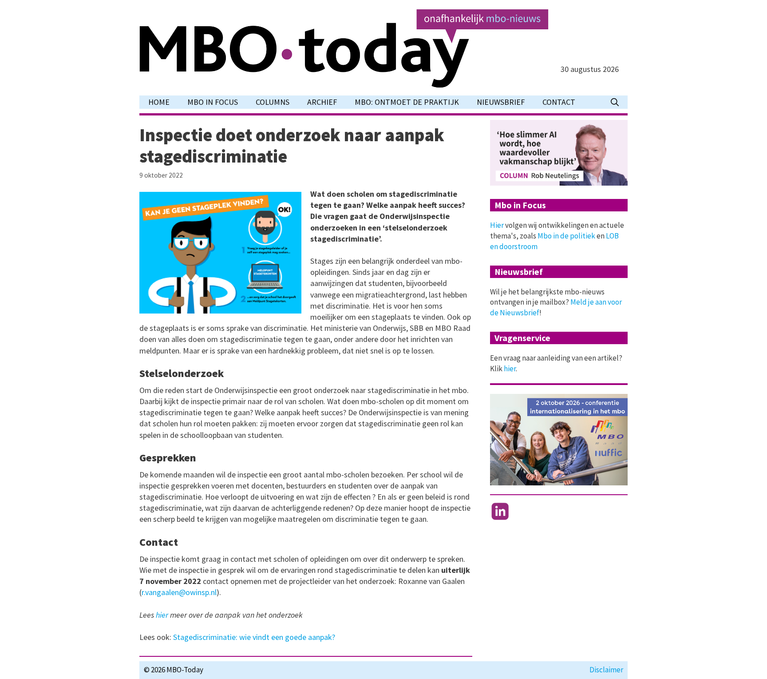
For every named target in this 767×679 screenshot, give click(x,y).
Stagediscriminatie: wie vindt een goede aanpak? (254, 637)
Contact (558, 102)
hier (162, 615)
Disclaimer (606, 670)
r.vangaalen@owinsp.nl (179, 592)
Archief (322, 102)
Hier (497, 225)
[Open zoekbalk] (615, 102)
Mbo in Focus (212, 102)
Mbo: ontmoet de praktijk (407, 102)
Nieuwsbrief (501, 102)
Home (159, 102)
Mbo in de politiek (566, 236)
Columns (272, 102)
